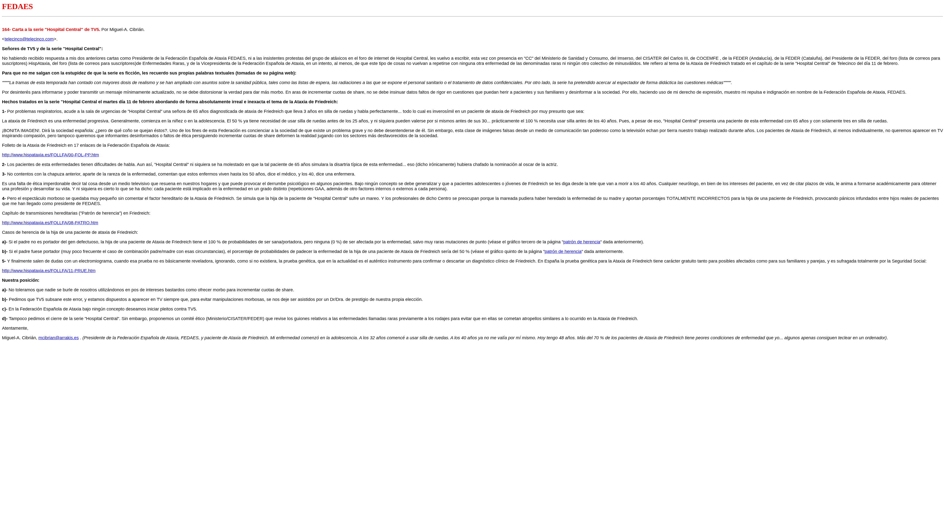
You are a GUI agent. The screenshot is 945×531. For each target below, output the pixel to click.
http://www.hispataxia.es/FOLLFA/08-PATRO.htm (50, 222)
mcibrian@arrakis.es (58, 337)
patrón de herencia (581, 241)
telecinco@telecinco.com (29, 39)
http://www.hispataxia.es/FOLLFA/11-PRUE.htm (48, 270)
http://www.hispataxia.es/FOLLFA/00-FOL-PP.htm (50, 154)
